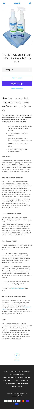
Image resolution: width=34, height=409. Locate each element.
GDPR (14, 386)
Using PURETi (8, 380)
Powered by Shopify (17, 396)
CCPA (20, 386)
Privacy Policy (23, 383)
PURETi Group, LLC (22, 393)
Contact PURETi (10, 383)
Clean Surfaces (24, 372)
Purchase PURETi (9, 377)
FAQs (16, 380)
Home (5, 372)
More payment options (17, 88)
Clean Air (13, 372)
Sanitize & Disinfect (17, 374)
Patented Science (24, 377)
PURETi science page (17, 288)
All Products (25, 380)
